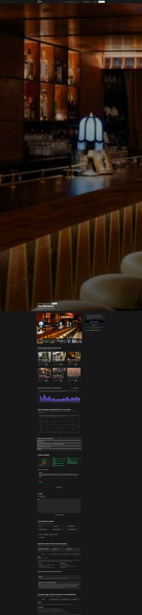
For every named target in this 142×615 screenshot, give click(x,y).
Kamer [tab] (56, 534)
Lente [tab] (43, 554)
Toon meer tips (58, 487)
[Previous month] (71, 388)
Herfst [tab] (64, 554)
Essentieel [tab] (41, 534)
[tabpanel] (59, 537)
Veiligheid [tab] (75, 599)
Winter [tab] (75, 554)
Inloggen (95, 1)
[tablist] (48, 534)
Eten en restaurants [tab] (54, 599)
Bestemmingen (71, 1)
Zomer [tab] (54, 554)
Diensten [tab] (51, 534)
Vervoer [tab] (43, 599)
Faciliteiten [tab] (46, 534)
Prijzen (75, 1)
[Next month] (80, 388)
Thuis (66, 1)
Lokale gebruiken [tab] (64, 599)
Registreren (101, 1)
